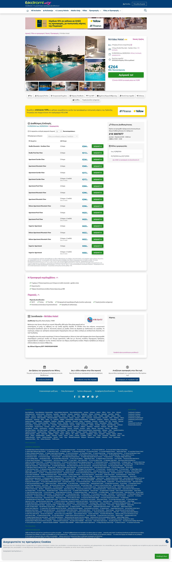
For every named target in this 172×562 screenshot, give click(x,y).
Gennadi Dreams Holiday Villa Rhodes (133, 520)
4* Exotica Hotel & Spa (99, 453)
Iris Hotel (41, 472)
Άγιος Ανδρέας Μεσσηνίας (61, 412)
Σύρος (99, 435)
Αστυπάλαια (57, 416)
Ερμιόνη (77, 417)
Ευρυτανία (89, 417)
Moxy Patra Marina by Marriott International (79, 465)
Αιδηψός (118, 412)
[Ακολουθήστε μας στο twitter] (88, 396)
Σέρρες (114, 433)
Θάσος (122, 417)
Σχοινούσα (105, 435)
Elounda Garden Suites (52, 499)
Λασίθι (78, 425)
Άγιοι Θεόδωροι (29, 412)
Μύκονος (69, 428)
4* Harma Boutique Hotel (108, 496)
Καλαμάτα (99, 419)
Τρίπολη (55, 437)
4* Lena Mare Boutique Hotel (117, 499)
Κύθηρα (110, 423)
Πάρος (62, 432)
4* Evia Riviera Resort (31, 455)
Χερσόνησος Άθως (30, 439)
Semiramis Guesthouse (117, 472)
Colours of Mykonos (105, 503)
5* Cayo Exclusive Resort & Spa (33, 492)
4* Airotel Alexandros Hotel (123, 481)
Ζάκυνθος (105, 417)
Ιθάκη (42, 419)
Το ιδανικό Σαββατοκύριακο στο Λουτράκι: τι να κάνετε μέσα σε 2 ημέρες (82, 532)
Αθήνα (104, 412)
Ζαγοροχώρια (97, 417)
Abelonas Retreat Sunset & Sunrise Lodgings (77, 517)
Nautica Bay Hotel (121, 451)
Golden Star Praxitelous (31, 465)
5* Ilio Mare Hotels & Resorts (114, 453)
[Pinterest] (92, 396)
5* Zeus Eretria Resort (72, 453)
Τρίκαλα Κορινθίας (47, 437)
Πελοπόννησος (93, 432)
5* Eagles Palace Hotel (62, 506)
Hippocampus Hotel (61, 497)
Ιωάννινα (56, 419)
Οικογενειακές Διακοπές (134, 425)
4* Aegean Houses (75, 506)
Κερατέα (114, 421)
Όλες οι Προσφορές (111, 10)
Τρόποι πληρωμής (84, 391)
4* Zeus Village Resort (49, 519)
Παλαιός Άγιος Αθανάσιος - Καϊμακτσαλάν (90, 430)
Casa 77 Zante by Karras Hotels (124, 490)
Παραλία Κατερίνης (118, 430)
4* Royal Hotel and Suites (112, 483)
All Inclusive (36, 10)
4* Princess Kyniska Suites (83, 481)
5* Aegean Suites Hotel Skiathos (129, 512)
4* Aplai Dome (125, 497)
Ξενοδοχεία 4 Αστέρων (134, 414)
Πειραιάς (85, 432)
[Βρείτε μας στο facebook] (75, 396)
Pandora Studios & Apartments (33, 519)
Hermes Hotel (139, 492)
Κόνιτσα (59, 423)
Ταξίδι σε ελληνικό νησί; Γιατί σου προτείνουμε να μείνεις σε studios (43, 532)
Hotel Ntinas (131, 474)
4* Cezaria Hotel (100, 469)
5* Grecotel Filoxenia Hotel (68, 449)
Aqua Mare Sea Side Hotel (127, 480)
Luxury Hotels (63, 10)
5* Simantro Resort (120, 522)
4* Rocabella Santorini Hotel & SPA (34, 499)
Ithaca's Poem (100, 478)
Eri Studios (138, 496)
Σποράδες (83, 435)
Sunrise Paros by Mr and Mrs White (124, 510)
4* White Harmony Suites (64, 504)
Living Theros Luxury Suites (87, 499)
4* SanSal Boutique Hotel (80, 492)
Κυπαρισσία (37, 425)
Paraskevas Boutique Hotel (72, 496)
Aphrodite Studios (138, 481)
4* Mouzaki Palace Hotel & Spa (60, 458)
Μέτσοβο (110, 426)
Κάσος (81, 421)
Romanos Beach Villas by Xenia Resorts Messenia (38, 520)
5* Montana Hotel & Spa (78, 451)
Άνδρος (91, 414)
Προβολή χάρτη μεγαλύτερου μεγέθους (125, 352)
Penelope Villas (94, 503)
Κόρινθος (65, 423)
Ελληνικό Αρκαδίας (52, 417)
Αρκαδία (27, 416)
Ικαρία (47, 419)
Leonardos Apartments (99, 471)
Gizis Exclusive (48, 494)
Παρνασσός (56, 432)
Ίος (51, 419)
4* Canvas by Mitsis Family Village (90, 497)
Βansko (74, 416)
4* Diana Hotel (111, 471)
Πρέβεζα (51, 433)
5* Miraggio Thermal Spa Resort (86, 469)
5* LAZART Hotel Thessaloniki (81, 490)
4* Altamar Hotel (126, 462)
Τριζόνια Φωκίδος (30, 437)
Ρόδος (76, 433)
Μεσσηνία (97, 426)
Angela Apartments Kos (117, 508)
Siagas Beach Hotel (89, 458)
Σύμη (94, 435)
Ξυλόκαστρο (52, 430)
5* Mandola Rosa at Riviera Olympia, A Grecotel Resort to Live (42, 449)
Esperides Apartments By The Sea (107, 487)
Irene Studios (118, 458)
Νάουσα (94, 428)
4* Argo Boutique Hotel (72, 494)
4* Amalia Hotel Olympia (58, 465)
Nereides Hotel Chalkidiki (77, 520)
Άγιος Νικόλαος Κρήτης (76, 412)
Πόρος (38, 433)
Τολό (123, 435)
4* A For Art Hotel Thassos (70, 476)
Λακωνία (72, 425)
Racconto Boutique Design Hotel (60, 480)
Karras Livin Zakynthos (47, 513)
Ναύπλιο (107, 428)
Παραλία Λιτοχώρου (30, 432)
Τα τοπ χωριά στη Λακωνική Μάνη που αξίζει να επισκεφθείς (41, 536)
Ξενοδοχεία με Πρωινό (134, 416)
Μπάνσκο (51, 428)
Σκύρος (60, 435)
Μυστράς (76, 428)
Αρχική (27, 33)
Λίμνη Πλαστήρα (111, 425)
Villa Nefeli (111, 494)
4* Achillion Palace (104, 492)
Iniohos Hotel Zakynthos (31, 508)
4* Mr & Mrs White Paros (89, 487)
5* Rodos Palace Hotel (114, 464)
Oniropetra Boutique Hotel (85, 467)
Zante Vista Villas (91, 515)
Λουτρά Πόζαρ (29, 426)
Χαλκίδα (98, 437)
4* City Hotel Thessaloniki (32, 474)
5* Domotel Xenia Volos (133, 522)
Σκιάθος (48, 435)
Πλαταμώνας (111, 432)
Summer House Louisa (65, 490)
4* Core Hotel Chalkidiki (87, 480)
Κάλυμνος (120, 419)
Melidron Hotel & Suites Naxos (126, 487)
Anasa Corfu (130, 496)
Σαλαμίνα (82, 433)
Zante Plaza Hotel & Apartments (70, 456)
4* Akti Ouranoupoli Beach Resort (34, 483)
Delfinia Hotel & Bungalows (75, 508)
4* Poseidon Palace (65, 451)
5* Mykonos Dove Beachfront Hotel (35, 504)
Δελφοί (27, 417)
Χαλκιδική (104, 437)
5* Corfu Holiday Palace (31, 458)
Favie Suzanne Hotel (45, 465)
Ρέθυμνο (67, 433)
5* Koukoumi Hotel (121, 494)
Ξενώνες (130, 421)
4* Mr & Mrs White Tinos (95, 460)
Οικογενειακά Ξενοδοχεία (135, 423)
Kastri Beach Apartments (100, 520)
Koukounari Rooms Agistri (32, 481)
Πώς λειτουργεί (67, 391)
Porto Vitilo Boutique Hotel (57, 464)
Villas (85, 10)
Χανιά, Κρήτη (138, 39)
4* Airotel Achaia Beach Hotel (132, 453)
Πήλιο (99, 432)
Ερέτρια (71, 417)
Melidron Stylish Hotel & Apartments (85, 522)
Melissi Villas (130, 504)
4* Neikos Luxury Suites (123, 471)
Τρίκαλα (38, 437)
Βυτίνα (95, 416)
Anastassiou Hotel (84, 483)
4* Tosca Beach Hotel (85, 453)
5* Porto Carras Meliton (76, 458)
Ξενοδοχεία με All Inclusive (135, 419)
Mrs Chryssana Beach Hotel (115, 465)
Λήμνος (103, 425)
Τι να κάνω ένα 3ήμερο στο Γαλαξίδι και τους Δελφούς (127, 534)
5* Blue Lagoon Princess (127, 455)
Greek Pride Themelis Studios (43, 487)
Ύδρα (65, 437)
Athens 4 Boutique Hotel (114, 488)
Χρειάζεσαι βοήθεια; (44, 379)
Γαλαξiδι (101, 416)
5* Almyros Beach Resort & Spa (33, 497)
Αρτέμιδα (39, 416)
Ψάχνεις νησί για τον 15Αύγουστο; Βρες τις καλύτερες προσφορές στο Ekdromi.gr (80, 536)
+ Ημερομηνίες (53, 126)
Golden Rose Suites (109, 474)
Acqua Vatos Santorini (88, 474)
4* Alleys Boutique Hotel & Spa (105, 522)
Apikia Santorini (70, 503)
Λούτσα (53, 426)
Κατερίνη (101, 421)
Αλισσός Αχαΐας (40, 414)
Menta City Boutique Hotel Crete (103, 512)
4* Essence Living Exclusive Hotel (102, 485)
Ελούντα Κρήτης (63, 417)
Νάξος (88, 428)
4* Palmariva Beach (47, 460)
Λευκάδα (97, 425)
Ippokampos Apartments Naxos (101, 506)
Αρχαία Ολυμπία (48, 416)
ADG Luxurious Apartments (56, 471)
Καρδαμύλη (47, 421)
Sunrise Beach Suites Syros (132, 508)
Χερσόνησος (116, 437)
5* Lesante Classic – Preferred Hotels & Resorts (79, 512)
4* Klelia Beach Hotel (31, 456)
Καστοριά (94, 421)
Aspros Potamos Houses (80, 513)
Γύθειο (119, 416)
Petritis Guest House (131, 485)
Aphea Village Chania (122, 517)
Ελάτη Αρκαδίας (41, 417)
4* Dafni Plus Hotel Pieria (32, 513)
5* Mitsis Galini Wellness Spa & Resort (35, 451)
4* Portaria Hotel (124, 469)
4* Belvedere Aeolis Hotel (111, 480)
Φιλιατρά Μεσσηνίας (74, 437)
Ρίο (72, 433)
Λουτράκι (46, 426)
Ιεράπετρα (36, 419)
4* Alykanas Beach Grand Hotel (104, 458)
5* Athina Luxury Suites (116, 492)
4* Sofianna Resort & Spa (43, 515)
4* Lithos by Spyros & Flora (80, 504)
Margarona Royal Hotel (42, 464)
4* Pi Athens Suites (58, 487)
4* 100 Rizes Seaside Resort (84, 471)
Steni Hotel (45, 485)
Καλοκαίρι (49, 10)
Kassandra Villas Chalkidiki (67, 522)
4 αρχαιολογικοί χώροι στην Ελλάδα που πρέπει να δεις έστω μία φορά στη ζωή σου (47, 538)
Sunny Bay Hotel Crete (69, 481)
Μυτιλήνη (82, 428)
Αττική (63, 416)
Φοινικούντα (91, 437)
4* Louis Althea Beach (58, 515)
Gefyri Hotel (137, 490)
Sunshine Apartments (74, 474)
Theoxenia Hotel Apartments (131, 458)
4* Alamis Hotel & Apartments (73, 487)
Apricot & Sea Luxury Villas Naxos (63, 513)
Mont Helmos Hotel (136, 471)
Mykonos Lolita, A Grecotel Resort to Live (126, 513)
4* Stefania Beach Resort (101, 462)
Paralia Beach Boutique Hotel (49, 474)
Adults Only (75, 10)
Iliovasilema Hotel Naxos (31, 510)
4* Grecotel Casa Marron (83, 449)
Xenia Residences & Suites (91, 508)
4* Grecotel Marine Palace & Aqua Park (116, 449)
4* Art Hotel (111, 504)
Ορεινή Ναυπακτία (72, 430)
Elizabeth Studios (30, 464)
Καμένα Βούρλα (29, 421)
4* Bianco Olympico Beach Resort (34, 453)
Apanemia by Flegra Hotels (99, 465)
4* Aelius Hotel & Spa (103, 472)
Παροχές (32, 294)
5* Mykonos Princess (39, 496)
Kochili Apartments (121, 474)
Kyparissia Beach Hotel (97, 483)
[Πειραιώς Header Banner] (86, 23)
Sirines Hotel (129, 467)
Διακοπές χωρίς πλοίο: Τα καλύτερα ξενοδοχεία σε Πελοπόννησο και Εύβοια (123, 532)
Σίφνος (32, 435)
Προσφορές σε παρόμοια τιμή (127, 379)
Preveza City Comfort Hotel (83, 488)
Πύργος (62, 433)
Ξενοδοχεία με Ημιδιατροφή (135, 417)
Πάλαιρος (104, 430)
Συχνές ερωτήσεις (125, 391)
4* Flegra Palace (85, 494)
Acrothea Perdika (70, 478)
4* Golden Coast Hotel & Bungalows (54, 453)
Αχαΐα (68, 416)
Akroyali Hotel (52, 467)
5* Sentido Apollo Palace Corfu (55, 496)
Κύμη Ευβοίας (29, 425)
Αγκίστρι (86, 412)
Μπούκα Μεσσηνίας (60, 428)
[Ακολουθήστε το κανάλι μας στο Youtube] (84, 396)
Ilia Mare (41, 488)
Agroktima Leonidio (68, 472)
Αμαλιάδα (56, 414)
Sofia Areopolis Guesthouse (60, 520)
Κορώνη (71, 423)
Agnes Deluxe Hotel (69, 488)
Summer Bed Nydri (93, 513)
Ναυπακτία (100, 428)
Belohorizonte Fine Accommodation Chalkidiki (102, 517)
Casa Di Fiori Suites (87, 506)
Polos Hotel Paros (129, 492)
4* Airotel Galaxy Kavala (117, 467)
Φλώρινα (83, 437)
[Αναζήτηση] (145, 10)
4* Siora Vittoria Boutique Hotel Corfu (86, 472)
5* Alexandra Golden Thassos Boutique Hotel (52, 469)
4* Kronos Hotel (56, 456)
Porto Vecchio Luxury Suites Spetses (96, 519)
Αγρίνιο (99, 412)
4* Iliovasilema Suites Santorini (53, 472)
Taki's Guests (88, 520)
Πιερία (104, 432)
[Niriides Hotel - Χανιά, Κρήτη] (55, 58)
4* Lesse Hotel (73, 460)
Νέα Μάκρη (114, 428)
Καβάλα (62, 419)
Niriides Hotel (51, 316)
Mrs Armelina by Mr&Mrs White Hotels (67, 510)
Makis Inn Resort (121, 496)
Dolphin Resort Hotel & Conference (75, 515)
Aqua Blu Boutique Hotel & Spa (44, 501)
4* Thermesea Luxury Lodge (99, 494)
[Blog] (97, 396)
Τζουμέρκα (113, 435)
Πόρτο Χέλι (44, 433)
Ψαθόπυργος (55, 439)
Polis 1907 (116, 512)
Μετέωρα (103, 426)
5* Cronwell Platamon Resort (107, 451)
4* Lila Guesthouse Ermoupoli (33, 522)
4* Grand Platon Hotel (56, 455)
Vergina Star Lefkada (118, 485)
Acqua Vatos (123, 483)
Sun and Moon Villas (86, 485)
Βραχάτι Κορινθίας (87, 416)
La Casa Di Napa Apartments (33, 485)
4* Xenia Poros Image (44, 456)
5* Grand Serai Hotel (92, 451)
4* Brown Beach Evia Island (32, 460)
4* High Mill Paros (139, 464)
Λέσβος (91, 425)
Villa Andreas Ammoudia (73, 485)
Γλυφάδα (107, 416)
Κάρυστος (75, 421)
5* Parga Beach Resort (135, 483)
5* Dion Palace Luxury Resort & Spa (88, 455)
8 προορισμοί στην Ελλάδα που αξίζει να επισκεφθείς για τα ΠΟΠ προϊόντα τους (46, 534)
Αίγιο (113, 412)
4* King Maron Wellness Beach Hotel (51, 481)
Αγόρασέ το (98, 146)
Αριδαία (117, 414)
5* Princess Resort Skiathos (42, 480)
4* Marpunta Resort (72, 464)
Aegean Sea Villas (51, 504)
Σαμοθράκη (89, 433)
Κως (49, 425)
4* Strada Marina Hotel (31, 503)
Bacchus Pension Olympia (99, 481)
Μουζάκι (36, 428)
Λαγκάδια (54, 425)
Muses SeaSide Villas (127, 464)
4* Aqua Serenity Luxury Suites (105, 515)
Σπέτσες (77, 435)
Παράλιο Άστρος (42, 432)
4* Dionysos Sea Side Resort (47, 510)
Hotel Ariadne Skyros (84, 510)
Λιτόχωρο (120, 425)
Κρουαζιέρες (103, 423)
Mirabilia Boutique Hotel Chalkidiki (86, 478)
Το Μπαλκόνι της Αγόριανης (53, 476)
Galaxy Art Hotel (75, 480)
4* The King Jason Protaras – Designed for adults (120, 519)
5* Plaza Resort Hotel (59, 494)
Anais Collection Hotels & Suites (131, 488)
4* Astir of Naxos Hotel (31, 506)
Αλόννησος (49, 414)
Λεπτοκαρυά (84, 425)
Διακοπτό (33, 417)
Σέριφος (108, 433)
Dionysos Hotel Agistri (120, 501)
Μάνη (58, 426)
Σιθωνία (120, 433)
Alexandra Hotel (62, 483)
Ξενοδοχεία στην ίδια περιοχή (86, 379)
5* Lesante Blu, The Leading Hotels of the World (53, 508)
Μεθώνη (83, 426)
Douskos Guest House (45, 503)
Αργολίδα (110, 414)
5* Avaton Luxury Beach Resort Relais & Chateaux (70, 519)
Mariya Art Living (29, 501)
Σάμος (96, 433)
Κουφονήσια (89, 423)
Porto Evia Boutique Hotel (100, 464)
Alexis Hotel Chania (102, 499)
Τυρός (61, 437)
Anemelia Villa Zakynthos (107, 513)
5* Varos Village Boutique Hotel (97, 504)
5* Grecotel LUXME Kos (98, 449)
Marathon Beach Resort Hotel (114, 478)
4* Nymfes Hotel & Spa (138, 462)
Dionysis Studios (62, 474)
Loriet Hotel (138, 480)
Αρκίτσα (33, 416)
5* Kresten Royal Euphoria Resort (110, 497)
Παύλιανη (78, 432)
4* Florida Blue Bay (114, 455)
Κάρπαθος (61, 421)
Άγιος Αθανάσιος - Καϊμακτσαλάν (44, 412)
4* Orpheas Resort (49, 512)
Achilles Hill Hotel (70, 471)
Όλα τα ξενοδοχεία (30, 526)
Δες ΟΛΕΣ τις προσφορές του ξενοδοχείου (125, 160)
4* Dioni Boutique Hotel (31, 469)
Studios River (110, 481)
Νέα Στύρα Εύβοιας (30, 430)
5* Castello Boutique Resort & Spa (90, 496)
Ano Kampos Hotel (30, 490)
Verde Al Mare (94, 490)
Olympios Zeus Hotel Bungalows (53, 488)
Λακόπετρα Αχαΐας (63, 425)
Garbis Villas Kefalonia (31, 472)
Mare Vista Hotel (82, 460)
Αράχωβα (104, 414)
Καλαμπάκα (113, 419)
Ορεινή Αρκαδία (61, 430)
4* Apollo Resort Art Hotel (101, 476)
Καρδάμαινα (38, 421)
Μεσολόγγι (90, 426)
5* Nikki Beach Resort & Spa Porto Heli (35, 467)
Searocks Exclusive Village (85, 476)
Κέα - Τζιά (108, 421)
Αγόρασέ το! (126, 74)
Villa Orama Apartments (99, 488)
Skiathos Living (29, 480)
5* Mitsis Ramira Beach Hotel (135, 494)
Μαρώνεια (76, 426)
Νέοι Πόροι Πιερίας (42, 430)
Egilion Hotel (28, 471)
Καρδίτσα (54, 421)
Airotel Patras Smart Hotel (132, 472)
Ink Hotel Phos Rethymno (56, 517)
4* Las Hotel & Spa (73, 483)
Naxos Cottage (110, 510)
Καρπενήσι (68, 421)
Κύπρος (44, 425)
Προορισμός (94, 10)
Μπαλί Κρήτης (43, 428)
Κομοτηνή (52, 423)
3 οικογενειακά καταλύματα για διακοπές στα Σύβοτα (86, 538)
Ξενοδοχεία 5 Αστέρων (134, 412)
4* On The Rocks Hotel (98, 510)
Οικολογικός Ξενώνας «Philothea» (119, 476)
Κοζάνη (35, 423)
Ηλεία (110, 417)
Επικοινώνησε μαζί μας (48, 391)
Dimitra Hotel (119, 515)
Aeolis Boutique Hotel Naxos (102, 467)
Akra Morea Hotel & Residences (126, 460)
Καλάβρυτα (92, 419)
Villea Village (130, 501)
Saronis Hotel (99, 474)
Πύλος (56, 433)
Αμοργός (70, 414)
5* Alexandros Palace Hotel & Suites (69, 499)
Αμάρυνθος (63, 414)
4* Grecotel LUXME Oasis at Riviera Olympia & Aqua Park (77, 462)
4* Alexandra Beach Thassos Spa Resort (53, 478)
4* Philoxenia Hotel (115, 462)
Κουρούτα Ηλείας (80, 423)
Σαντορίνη (102, 433)
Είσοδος (127, 4)
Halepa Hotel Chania (126, 506)
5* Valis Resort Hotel (53, 451)
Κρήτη (96, 423)
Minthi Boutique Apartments (33, 478)
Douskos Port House (112, 469)
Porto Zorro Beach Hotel (60, 460)
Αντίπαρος (97, 414)
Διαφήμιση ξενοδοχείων (105, 391)
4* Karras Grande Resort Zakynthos (66, 467)
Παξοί (110, 430)
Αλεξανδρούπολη (30, 414)
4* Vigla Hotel (115, 506)
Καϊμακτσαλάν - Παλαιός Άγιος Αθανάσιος (77, 419)
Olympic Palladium (121, 504)
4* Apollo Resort (104, 508)
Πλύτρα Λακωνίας (30, 433)
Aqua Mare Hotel (107, 501)
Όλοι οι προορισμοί (37, 33)
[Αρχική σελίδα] (27, 10)
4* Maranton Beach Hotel (70, 455)
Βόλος (78, 416)
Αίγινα (108, 412)
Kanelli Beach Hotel (45, 458)
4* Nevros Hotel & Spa (31, 488)
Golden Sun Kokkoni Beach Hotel (34, 462)
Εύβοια (83, 417)
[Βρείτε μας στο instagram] (79, 396)
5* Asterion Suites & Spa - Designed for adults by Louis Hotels (71, 501)
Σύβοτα (90, 435)
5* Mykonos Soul (136, 503)
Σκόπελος (54, 435)
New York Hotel (93, 492)
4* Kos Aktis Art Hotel (74, 497)
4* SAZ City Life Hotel (85, 464)
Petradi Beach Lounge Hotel (47, 506)
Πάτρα (72, 432)
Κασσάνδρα (87, 421)
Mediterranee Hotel (50, 483)
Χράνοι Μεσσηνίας (46, 439)
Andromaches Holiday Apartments (121, 503)
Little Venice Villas (30, 515)
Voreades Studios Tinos (115, 520)
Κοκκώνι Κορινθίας (43, 423)
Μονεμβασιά (28, 428)
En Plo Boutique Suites (59, 503)
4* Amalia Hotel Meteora (40, 471)
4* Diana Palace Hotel (136, 469)
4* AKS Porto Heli (43, 455)
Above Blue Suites (71, 469)
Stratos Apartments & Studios (64, 492)
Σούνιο (66, 435)
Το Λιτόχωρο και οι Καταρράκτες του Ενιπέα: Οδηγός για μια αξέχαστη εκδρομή (90, 534)
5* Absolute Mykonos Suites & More (35, 476)
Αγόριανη (92, 412)
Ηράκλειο (116, 417)
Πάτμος (67, 432)
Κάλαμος (106, 419)
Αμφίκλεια (77, 414)
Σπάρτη (71, 435)
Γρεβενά (113, 416)
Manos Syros (133, 476)
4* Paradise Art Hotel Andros (52, 462)
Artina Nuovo (29, 496)
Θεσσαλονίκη (28, 419)
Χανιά (47, 33)
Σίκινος (27, 435)
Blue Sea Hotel (128, 465)
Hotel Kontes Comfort (95, 501)
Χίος (38, 439)
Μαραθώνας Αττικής (66, 426)
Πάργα (49, 432)
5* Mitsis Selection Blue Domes (33, 494)
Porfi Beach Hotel (60, 512)
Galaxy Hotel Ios (29, 487)
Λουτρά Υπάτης (39, 426)
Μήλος (116, 426)
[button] (59, 131)
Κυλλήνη (116, 423)
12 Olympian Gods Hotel (110, 460)
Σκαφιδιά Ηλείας (40, 435)
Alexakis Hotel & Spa (52, 490)
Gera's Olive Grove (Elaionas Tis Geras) (134, 478)
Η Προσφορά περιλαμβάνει (42, 277)
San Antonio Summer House (57, 485)
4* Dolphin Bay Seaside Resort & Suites (91, 456)
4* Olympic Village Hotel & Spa (123, 456)
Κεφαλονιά (28, 423)
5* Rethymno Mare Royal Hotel (33, 512)
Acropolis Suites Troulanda (107, 490)
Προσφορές (55, 33)
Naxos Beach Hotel (49, 497)
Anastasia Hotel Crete (130, 515)
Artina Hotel (99, 480)
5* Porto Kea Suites (49, 492)
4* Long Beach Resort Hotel (135, 451)
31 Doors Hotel (41, 490)
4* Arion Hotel (104, 455)
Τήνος (118, 435)
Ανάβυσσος (84, 414)
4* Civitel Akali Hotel (131, 499)
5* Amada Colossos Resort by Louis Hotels (36, 517)
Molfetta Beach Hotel (82, 503)
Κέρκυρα (120, 421)
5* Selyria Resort (108, 456)
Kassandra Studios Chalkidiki (50, 522)
